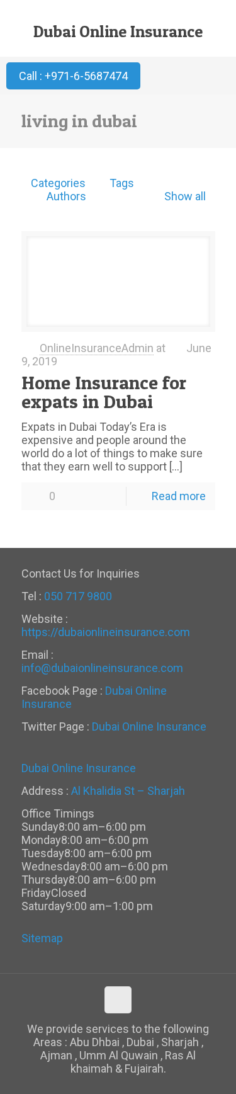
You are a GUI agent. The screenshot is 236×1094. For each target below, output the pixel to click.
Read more (179, 496)
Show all (184, 196)
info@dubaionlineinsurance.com (102, 668)
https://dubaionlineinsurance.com (105, 632)
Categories (58, 183)
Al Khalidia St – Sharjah (128, 790)
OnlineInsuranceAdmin (97, 348)
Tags (122, 183)
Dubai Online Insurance (118, 31)
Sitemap (42, 938)
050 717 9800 (78, 596)
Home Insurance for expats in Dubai (103, 392)
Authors (66, 196)
